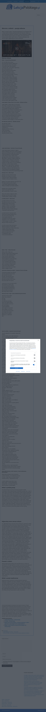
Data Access (23, 371)
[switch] (34, 355)
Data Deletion (18, 371)
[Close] (38, 341)
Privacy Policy (28, 371)
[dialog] (23, 356)
